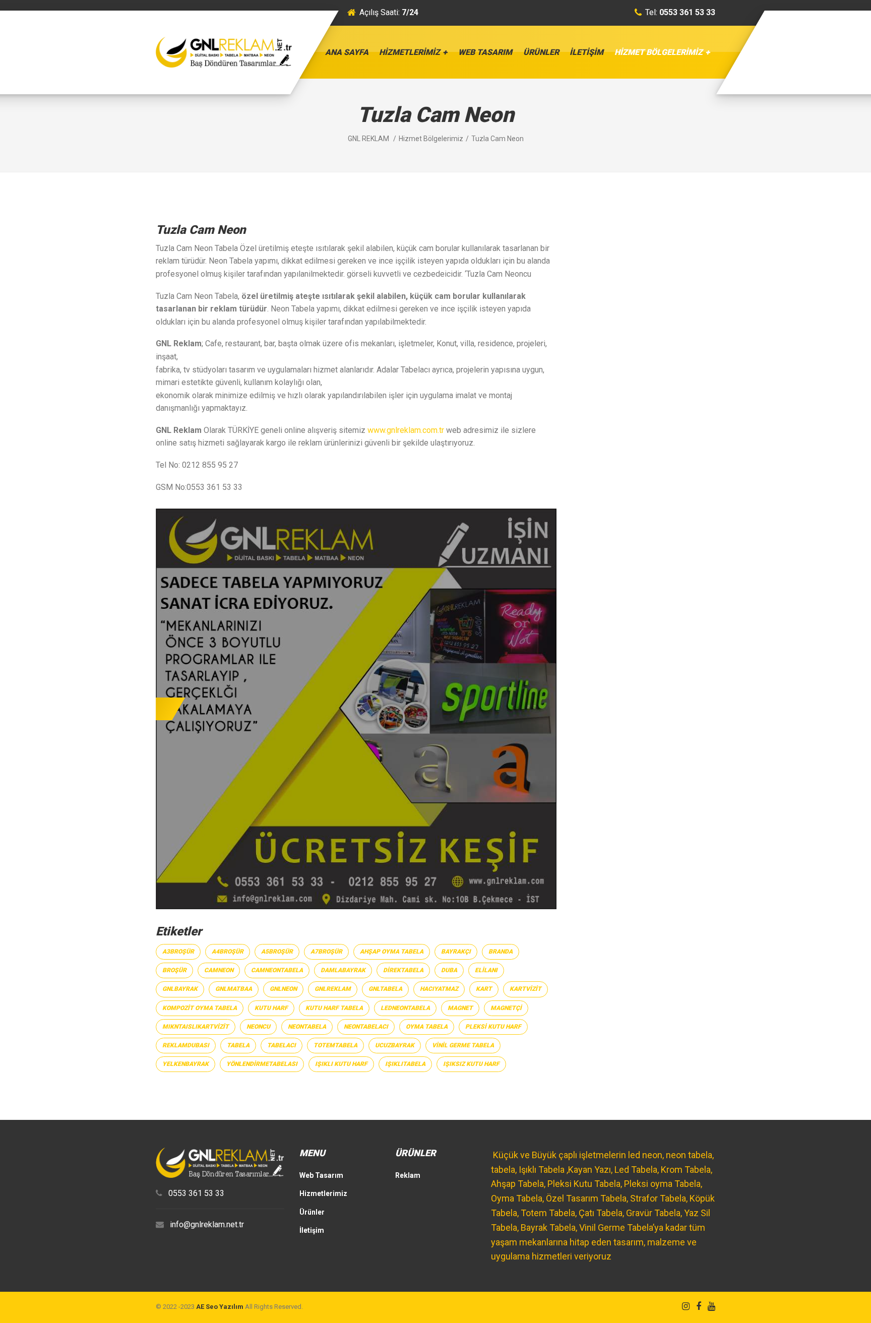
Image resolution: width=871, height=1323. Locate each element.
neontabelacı (366, 1026)
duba (449, 970)
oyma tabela (427, 1026)
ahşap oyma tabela (391, 951)
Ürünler (541, 52)
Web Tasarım (485, 52)
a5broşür (277, 951)
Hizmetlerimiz (409, 52)
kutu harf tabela (334, 1008)
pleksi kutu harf (493, 1026)
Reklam (407, 1175)
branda (500, 951)
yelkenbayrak (185, 1063)
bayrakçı (456, 951)
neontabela (307, 1026)
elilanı (486, 970)
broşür (174, 970)
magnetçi (506, 1008)
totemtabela (335, 1045)
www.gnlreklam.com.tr (405, 430)
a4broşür (227, 951)
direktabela (403, 970)
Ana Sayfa (346, 52)
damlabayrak (343, 970)
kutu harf (271, 1008)
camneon (218, 970)
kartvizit (525, 988)
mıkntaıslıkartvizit (195, 1026)
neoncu (258, 1026)
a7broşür (326, 951)
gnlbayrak (180, 988)
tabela (238, 1045)
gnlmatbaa (233, 988)
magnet (460, 1008)
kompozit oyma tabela (199, 1008)
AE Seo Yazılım (219, 1306)
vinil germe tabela (463, 1045)
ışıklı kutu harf (341, 1063)
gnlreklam (333, 988)
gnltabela (385, 988)
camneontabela (277, 970)
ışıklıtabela (405, 1063)
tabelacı (281, 1045)
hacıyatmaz (439, 988)
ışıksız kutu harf (471, 1063)
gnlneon (283, 988)
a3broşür (178, 951)
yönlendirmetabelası (261, 1063)
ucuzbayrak (394, 1045)
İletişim (586, 52)
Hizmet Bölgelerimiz (658, 52)
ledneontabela (405, 1008)
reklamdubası (185, 1045)
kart (484, 988)
